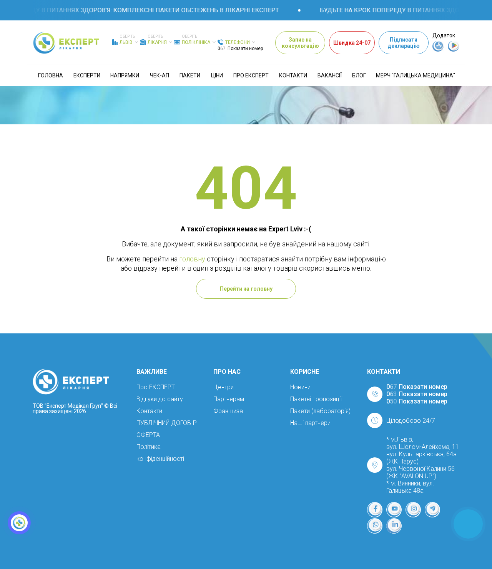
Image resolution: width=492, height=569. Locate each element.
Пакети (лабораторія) (320, 411)
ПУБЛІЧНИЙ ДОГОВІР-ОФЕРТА (167, 428)
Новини (300, 387)
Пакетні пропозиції (316, 399)
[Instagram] (413, 509)
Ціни (217, 75)
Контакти (293, 75)
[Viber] (374, 526)
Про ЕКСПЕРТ (251, 75)
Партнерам (228, 399)
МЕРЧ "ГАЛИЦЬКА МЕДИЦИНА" (415, 75)
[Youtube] (394, 509)
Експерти (86, 75)
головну (192, 259)
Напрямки (124, 75)
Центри (223, 387)
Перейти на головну (246, 289)
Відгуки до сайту (159, 399)
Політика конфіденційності (160, 452)
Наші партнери (310, 423)
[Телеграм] (432, 509)
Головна (50, 75)
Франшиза (228, 411)
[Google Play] (453, 50)
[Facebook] (374, 509)
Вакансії (329, 75)
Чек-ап (159, 75)
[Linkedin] (394, 526)
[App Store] (438, 50)
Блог (359, 75)
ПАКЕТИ (190, 75)
